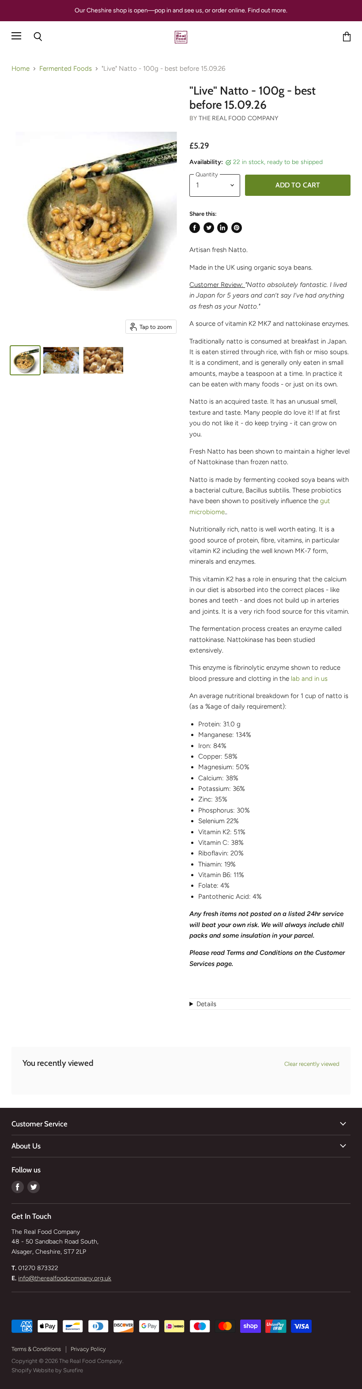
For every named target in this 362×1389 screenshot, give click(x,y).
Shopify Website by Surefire (47, 1370)
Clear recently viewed (311, 1064)
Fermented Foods (65, 69)
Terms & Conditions (36, 1349)
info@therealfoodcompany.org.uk (64, 1278)
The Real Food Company (239, 118)
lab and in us (309, 679)
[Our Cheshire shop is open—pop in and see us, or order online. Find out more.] (181, 10)
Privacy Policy (88, 1349)
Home (20, 69)
